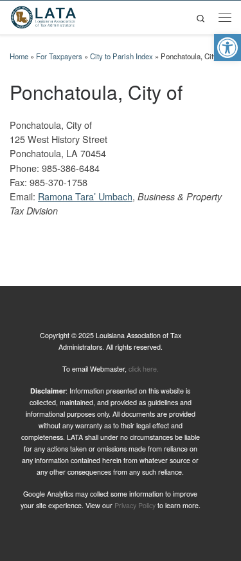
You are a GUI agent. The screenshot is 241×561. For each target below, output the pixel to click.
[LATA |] (43, 15)
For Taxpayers (59, 56)
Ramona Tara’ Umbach (85, 196)
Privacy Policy (135, 505)
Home (19, 56)
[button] (227, 47)
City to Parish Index (121, 56)
